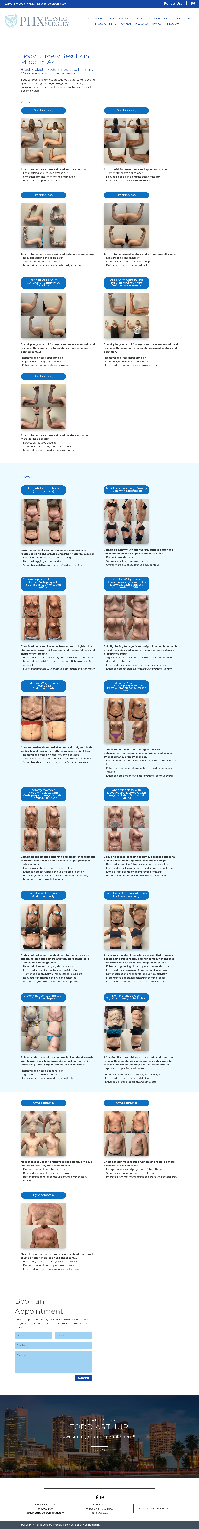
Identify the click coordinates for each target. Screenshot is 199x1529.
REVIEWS (157, 24)
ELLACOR (138, 18)
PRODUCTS (173, 24)
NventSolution (91, 1524)
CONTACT (126, 24)
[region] (99, 1436)
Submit (83, 1378)
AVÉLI (167, 18)
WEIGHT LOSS (182, 18)
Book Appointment (153, 1508)
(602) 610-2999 (16, 3)
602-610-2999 (45, 1509)
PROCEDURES (118, 18)
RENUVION (154, 18)
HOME (87, 18)
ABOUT (99, 18)
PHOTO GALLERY (104, 24)
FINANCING (141, 24)
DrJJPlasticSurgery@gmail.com (45, 1513)
